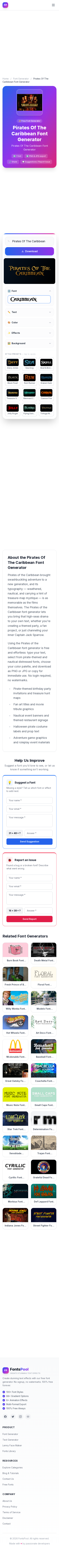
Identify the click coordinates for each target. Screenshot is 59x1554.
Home (6, 78)
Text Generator (10, 1439)
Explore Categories (13, 1467)
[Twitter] (13, 1416)
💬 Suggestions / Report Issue (36, 162)
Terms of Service (11, 1512)
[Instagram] (20, 1416)
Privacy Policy (10, 1506)
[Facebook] (5, 1416)
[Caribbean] (29, 299)
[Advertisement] (29, 41)
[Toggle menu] (53, 5)
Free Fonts (8, 1484)
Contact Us (8, 1479)
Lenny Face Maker (12, 1445)
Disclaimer (8, 1518)
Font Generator (21, 78)
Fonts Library (9, 1451)
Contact (7, 1523)
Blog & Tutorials (11, 1473)
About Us (7, 1501)
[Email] (28, 1416)
